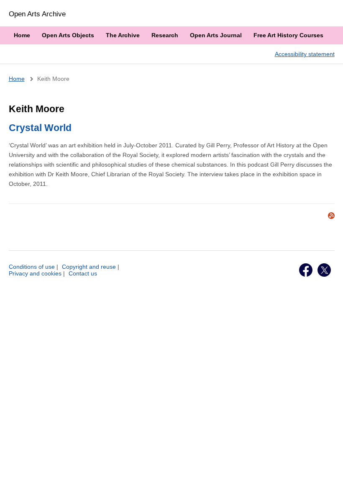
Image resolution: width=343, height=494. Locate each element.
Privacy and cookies (35, 273)
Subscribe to (331, 215)
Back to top (329, 478)
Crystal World (40, 127)
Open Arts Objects (68, 35)
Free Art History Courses (288, 35)
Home (22, 35)
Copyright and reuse (89, 266)
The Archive (123, 35)
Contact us (83, 273)
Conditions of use (32, 266)
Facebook (305, 270)
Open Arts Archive (37, 14)
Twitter (324, 270)
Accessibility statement (305, 54)
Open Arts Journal (216, 35)
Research (164, 35)
